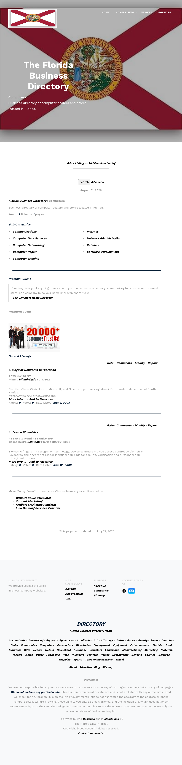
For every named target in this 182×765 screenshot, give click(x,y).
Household (64, 650)
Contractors (65, 645)
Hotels (49, 650)
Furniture (15, 650)
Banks (131, 640)
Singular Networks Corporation (34, 370)
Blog (97, 667)
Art (95, 640)
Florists (157, 645)
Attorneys (107, 640)
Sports (77, 659)
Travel (120, 659)
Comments (124, 363)
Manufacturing (131, 650)
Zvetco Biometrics (25, 432)
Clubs (14, 645)
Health (37, 650)
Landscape (112, 650)
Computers (47, 645)
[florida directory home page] (32, 18)
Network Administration (104, 238)
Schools (136, 654)
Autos (120, 640)
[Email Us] (131, 590)
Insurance (80, 650)
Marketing (151, 650)
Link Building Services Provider (38, 508)
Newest (146, 12)
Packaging (53, 654)
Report (152, 363)
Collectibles (29, 645)
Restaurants (120, 654)
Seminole (33, 442)
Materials (167, 650)
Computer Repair (25, 252)
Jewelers (96, 650)
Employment (101, 645)
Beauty (142, 640)
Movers (17, 654)
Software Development (103, 252)
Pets (66, 654)
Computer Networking (28, 245)
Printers (92, 654)
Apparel (51, 640)
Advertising (125, 12)
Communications (25, 231)
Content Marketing (29, 501)
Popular (164, 12)
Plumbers (78, 654)
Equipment (120, 645)
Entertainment (139, 645)
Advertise (85, 667)
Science (150, 654)
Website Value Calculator (33, 498)
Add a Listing (75, 163)
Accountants (17, 640)
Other (39, 654)
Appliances (66, 640)
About (73, 667)
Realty (105, 654)
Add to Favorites (41, 399)
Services (164, 654)
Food (168, 645)
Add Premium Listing (101, 163)
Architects (83, 640)
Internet (92, 231)
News (29, 654)
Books (154, 640)
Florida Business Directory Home (91, 630)
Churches (167, 640)
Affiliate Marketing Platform (36, 504)
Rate (110, 363)
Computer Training (26, 258)
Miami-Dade (27, 379)
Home (105, 12)
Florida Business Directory (27, 200)
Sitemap (107, 667)
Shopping (64, 659)
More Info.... (17, 399)
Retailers (93, 245)
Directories (83, 645)
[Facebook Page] (124, 590)
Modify (140, 363)
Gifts (27, 650)
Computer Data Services (30, 238)
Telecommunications (99, 659)
